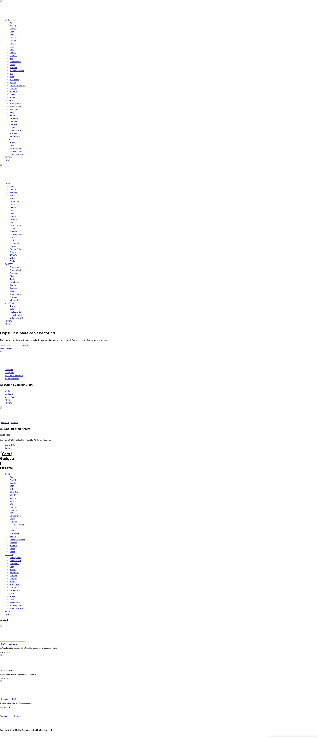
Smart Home (15, 584)
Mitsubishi (14, 533)
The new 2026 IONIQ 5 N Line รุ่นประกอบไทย (16, 703)
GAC (12, 500)
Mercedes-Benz (17, 524)
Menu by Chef (16, 605)
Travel (12, 596)
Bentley (13, 482)
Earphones (14, 563)
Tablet (13, 569)
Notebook (14, 572)
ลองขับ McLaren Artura (15, 429)
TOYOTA (13, 545)
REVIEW (8, 611)
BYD (12, 488)
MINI (12, 530)
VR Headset (15, 590)
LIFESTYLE (9, 593)
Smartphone (15, 557)
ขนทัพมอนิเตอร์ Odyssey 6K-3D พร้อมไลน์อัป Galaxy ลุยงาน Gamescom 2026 (28, 648)
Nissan (13, 536)
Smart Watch (15, 560)
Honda (13, 506)
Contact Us (10, 444)
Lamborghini (15, 515)
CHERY (13, 494)
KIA (11, 512)
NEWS (7, 614)
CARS (7, 473)
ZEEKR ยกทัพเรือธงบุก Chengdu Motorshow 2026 (18, 674)
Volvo (12, 548)
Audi (12, 476)
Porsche (13, 542)
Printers (13, 587)
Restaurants (15, 602)
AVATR (13, 479)
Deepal (13, 497)
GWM (12, 503)
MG (11, 527)
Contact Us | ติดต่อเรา (10, 716)
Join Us (8, 447)
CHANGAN (14, 491)
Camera (13, 578)
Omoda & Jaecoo (17, 539)
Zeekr (12, 551)
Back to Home (6, 348)
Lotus (12, 518)
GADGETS (9, 554)
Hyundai (13, 509)
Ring (12, 566)
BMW (12, 485)
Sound (13, 581)
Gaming (13, 575)
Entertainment (16, 608)
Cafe (12, 599)
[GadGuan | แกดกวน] (7, 178)
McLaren (13, 521)
